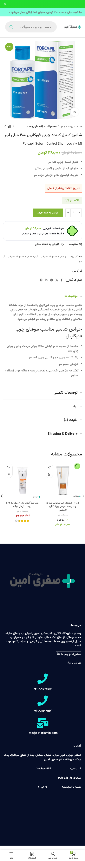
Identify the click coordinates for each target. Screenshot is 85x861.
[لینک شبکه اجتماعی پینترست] (51, 280)
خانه (79, 126)
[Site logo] (72, 27)
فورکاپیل (77, 271)
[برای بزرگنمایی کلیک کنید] (75, 112)
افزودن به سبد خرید (48, 213)
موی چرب (61, 314)
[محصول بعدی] (5, 126)
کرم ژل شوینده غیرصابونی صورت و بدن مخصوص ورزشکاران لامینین (62, 506)
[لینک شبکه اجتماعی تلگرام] (41, 280)
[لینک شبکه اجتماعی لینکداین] (46, 280)
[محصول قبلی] (13, 126)
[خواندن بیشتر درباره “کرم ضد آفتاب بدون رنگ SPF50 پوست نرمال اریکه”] (8, 474)
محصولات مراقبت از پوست (42, 126)
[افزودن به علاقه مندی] (49, 467)
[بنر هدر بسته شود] (5, 4)
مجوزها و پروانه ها (68, 654)
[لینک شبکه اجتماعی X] (56, 280)
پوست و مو (66, 126)
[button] (49, 474)
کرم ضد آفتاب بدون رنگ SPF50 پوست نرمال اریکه (22, 505)
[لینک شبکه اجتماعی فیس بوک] (61, 280)
